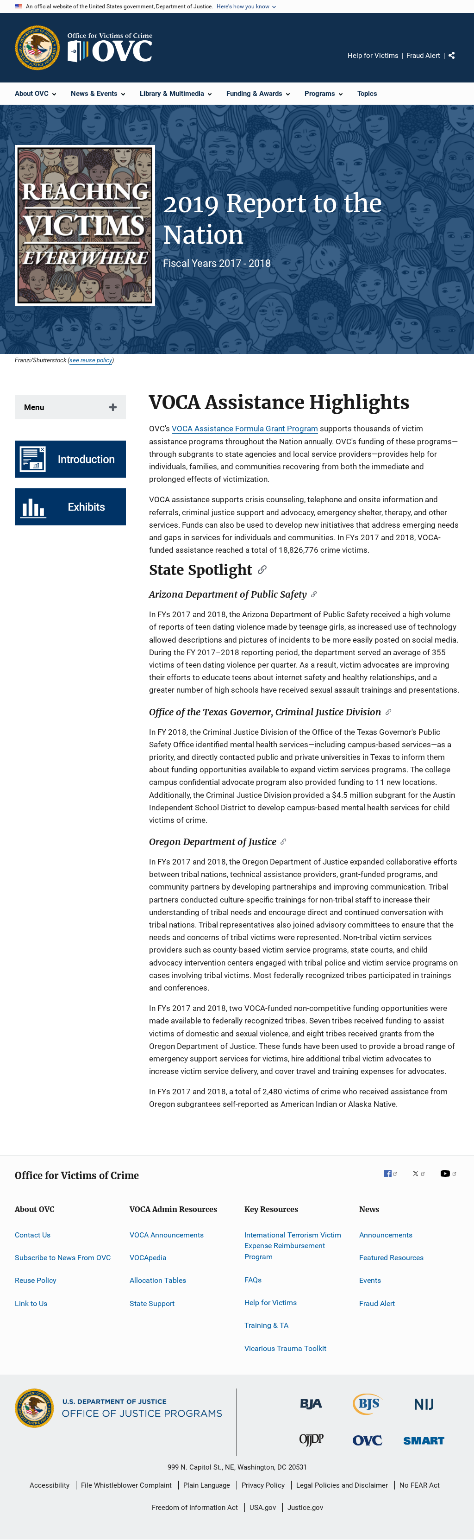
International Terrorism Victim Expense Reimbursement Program (292, 1245)
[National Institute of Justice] (424, 1411)
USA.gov (262, 1507)
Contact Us (32, 1234)
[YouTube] (450, 1180)
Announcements (385, 1234)
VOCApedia (148, 1257)
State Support (152, 1303)
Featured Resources (391, 1257)
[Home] (114, 48)
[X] (422, 1180)
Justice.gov (305, 1507)
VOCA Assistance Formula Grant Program (245, 428)
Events (370, 1280)
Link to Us (31, 1303)
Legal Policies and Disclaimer (342, 1485)
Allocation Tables (158, 1280)
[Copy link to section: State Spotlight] (259, 569)
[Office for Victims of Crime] (367, 1447)
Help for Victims (373, 55)
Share (459, 62)
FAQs (253, 1279)
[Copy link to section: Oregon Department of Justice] (281, 841)
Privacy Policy (263, 1485)
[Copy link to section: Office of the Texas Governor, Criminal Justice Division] (386, 711)
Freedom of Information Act (195, 1507)
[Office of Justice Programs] (37, 47)
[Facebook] (394, 1180)
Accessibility (49, 1485)
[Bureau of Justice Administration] (311, 1411)
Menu (34, 407)
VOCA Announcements (167, 1234)
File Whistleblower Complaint (126, 1485)
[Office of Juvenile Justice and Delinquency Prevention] (311, 1448)
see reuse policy (90, 360)
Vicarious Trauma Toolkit (285, 1348)
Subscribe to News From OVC (63, 1257)
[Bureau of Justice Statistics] (368, 1416)
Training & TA (266, 1325)
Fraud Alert (423, 55)
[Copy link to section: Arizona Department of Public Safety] (312, 593)
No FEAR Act (419, 1485)
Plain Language (206, 1485)
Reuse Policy (35, 1280)
